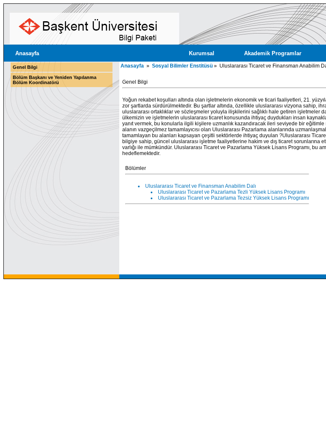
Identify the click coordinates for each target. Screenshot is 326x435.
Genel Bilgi (25, 67)
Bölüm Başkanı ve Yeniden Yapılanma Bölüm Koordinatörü (54, 80)
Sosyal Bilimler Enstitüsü (182, 66)
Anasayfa (27, 53)
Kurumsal (201, 53)
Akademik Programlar (272, 53)
